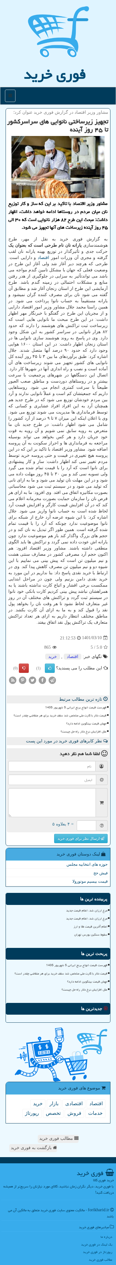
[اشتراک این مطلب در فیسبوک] (42, 679)
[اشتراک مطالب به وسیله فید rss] (12, 679)
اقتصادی (74, 1103)
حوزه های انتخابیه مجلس (87, 864)
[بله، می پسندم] (50, 668)
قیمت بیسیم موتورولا (90, 881)
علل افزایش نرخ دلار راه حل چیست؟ (83, 731)
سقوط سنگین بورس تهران (90, 935)
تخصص (53, 1113)
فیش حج (100, 873)
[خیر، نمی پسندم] (24, 668)
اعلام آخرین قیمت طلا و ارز (90, 926)
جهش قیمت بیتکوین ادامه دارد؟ (86, 723)
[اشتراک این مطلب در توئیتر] (32, 679)
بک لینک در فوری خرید (96, 1244)
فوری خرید (55, 74)
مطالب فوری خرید (56, 1138)
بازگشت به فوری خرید (32, 1147)
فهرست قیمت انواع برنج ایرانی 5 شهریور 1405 (75, 707)
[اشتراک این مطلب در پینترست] (22, 679)
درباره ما (106, 1236)
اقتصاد (43, 257)
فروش (74, 1113)
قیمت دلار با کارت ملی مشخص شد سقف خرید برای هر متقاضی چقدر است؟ (60, 715)
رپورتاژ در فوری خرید (97, 1252)
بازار (53, 1103)
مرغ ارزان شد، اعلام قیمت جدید (86, 910)
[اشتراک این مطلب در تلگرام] (52, 679)
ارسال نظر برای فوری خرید (79, 838)
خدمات (95, 1113)
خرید (52, 656)
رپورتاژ (32, 1113)
